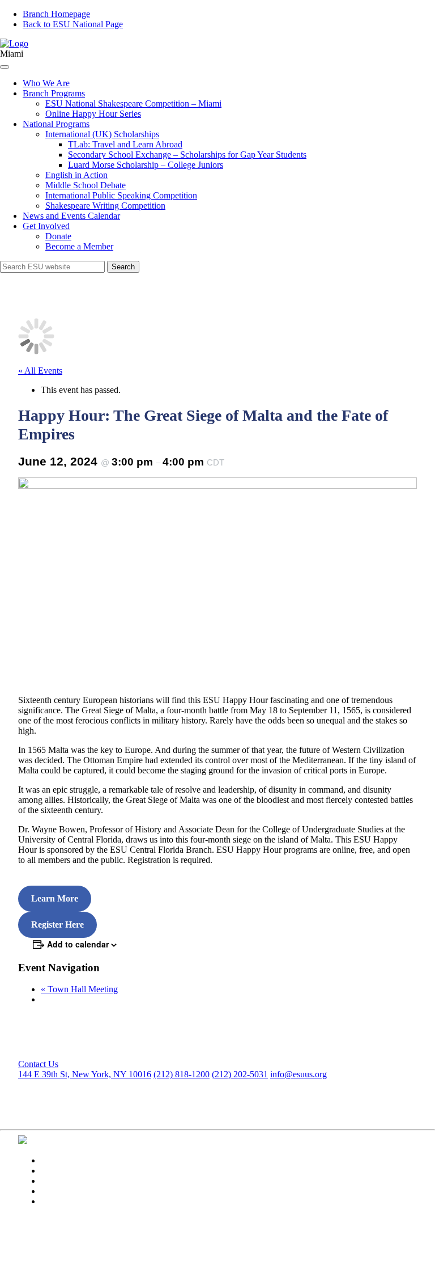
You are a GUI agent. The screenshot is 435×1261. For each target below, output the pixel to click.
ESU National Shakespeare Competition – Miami (133, 103)
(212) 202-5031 (240, 1074)
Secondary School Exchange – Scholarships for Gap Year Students (187, 154)
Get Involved (46, 226)
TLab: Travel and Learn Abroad (125, 144)
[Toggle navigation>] (4, 67)
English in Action (76, 175)
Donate (58, 236)
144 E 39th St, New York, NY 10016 (84, 1074)
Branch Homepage (56, 14)
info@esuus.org (298, 1074)
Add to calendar (78, 944)
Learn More (54, 898)
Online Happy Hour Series (93, 114)
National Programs (56, 124)
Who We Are (46, 83)
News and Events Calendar (71, 216)
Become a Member (79, 246)
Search (123, 267)
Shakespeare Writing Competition (105, 205)
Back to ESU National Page (73, 24)
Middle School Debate (85, 185)
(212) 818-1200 (181, 1074)
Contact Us (38, 1064)
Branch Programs (54, 93)
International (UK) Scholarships (102, 134)
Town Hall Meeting (79, 989)
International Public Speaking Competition (121, 195)
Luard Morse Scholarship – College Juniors (145, 165)
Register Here (57, 924)
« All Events (40, 370)
